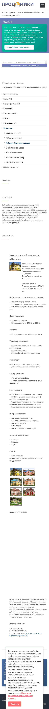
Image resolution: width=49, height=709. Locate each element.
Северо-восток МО (11, 104)
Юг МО (6, 118)
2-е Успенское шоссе (15, 147)
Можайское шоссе (14, 152)
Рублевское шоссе (14, 138)
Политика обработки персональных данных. (20, 695)
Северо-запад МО (11, 167)
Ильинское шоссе (13, 133)
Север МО (7, 99)
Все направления (10, 94)
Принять (15, 704)
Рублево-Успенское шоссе (18, 143)
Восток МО (8, 108)
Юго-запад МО (9, 123)
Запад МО (8, 128)
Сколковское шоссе (14, 162)
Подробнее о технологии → (19, 47)
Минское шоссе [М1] (15, 157)
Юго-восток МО (10, 113)
